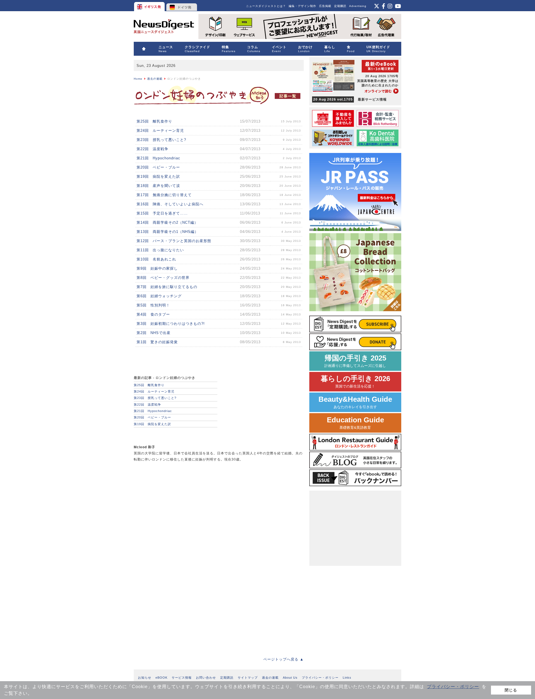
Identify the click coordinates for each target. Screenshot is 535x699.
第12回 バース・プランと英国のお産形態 (174, 241)
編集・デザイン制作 (302, 6)
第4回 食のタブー (153, 314)
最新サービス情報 (350, 99)
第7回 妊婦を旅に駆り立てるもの (167, 287)
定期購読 (340, 6)
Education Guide (355, 423)
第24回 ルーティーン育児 (160, 130)
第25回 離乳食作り (154, 121)
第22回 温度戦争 (152, 149)
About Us (290, 677)
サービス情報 (182, 677)
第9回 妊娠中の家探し (157, 268)
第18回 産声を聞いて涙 (158, 186)
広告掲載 (325, 6)
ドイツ (182, 5)
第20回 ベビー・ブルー (158, 167)
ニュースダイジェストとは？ (266, 6)
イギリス (150, 5)
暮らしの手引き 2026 (355, 381)
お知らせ (144, 677)
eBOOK (161, 677)
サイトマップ (248, 677)
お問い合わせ (206, 677)
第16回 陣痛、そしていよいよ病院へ (170, 204)
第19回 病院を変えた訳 (158, 176)
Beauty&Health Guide (355, 402)
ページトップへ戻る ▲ (283, 659)
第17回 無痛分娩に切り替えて (164, 195)
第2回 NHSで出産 (154, 333)
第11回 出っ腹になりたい (160, 250)
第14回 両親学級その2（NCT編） (167, 222)
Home (138, 78)
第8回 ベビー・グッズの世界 (163, 278)
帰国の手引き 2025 (355, 361)
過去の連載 (154, 78)
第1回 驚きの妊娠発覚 (157, 342)
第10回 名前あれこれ (156, 259)
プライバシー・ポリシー (453, 686)
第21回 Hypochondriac (158, 158)
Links (347, 677)
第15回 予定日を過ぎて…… (162, 213)
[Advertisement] (175, 505)
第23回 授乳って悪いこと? (161, 140)
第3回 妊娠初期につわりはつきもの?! (171, 324)
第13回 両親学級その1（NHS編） (167, 232)
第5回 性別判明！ (153, 305)
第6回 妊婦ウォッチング (159, 296)
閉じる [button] (511, 690)
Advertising (357, 6)
